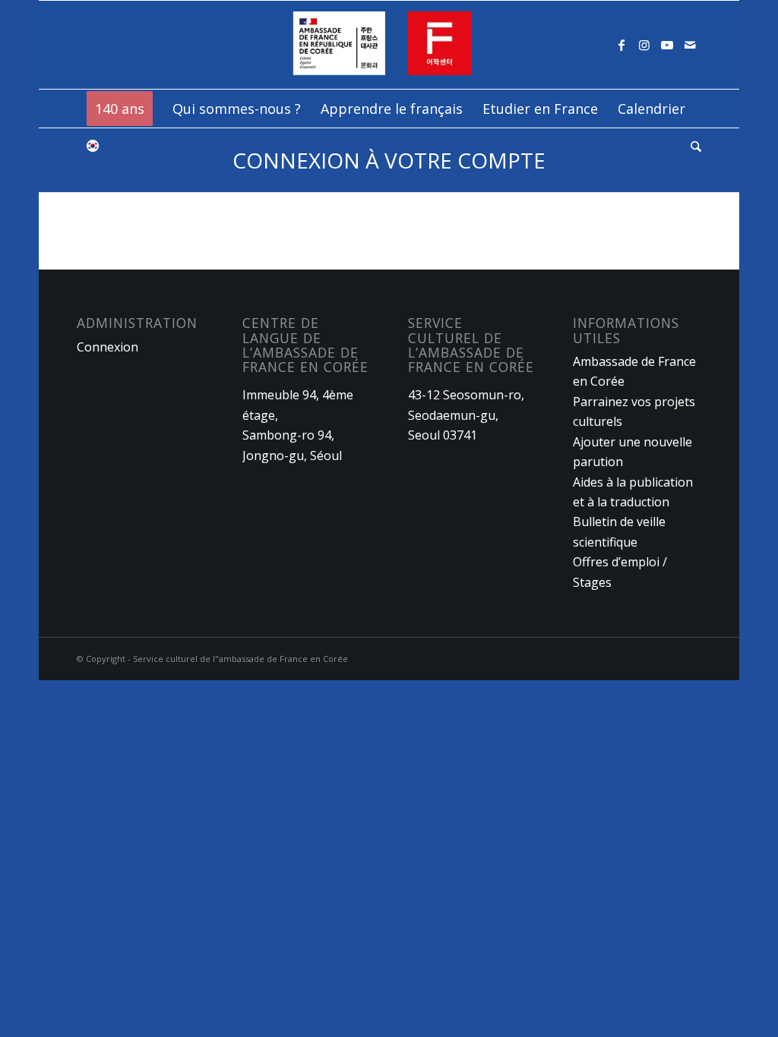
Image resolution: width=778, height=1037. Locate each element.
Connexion (107, 347)
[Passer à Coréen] (93, 146)
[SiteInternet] (389, 45)
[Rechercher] (691, 146)
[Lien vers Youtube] (667, 44)
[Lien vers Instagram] (644, 44)
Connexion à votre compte (389, 160)
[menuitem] (120, 109)
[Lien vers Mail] (689, 44)
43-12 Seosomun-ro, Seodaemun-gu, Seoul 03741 (466, 414)
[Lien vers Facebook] (621, 44)
